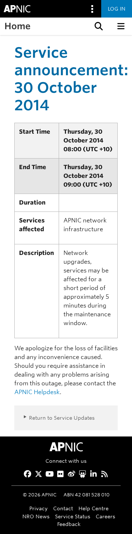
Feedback (69, 524)
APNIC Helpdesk (37, 392)
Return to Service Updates (62, 418)
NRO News (36, 516)
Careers (105, 516)
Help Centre (93, 508)
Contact (63, 508)
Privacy (38, 508)
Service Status (72, 516)
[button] (98, 26)
